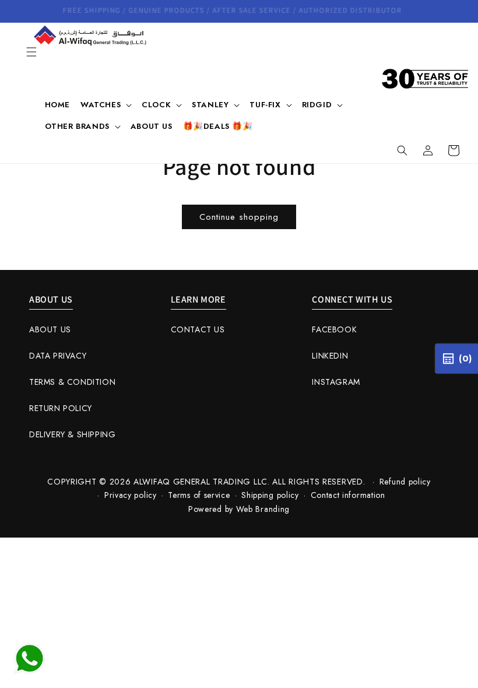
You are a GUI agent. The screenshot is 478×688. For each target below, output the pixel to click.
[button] (31, 52)
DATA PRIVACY (57, 355)
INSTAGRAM (336, 382)
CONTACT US (198, 329)
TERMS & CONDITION (72, 382)
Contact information (348, 495)
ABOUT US (50, 329)
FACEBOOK (334, 329)
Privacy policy (130, 495)
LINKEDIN (330, 355)
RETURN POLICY (60, 408)
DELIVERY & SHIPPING (72, 434)
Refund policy (405, 481)
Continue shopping (239, 216)
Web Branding (263, 509)
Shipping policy (270, 495)
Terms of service (199, 495)
